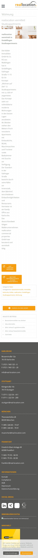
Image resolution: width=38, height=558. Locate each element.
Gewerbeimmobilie (17, 290)
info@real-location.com (11, 372)
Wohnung (19, 295)
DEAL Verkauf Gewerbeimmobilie (15, 331)
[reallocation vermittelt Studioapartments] (25, 32)
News (11, 287)
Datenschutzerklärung (10, 489)
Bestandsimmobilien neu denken (15, 320)
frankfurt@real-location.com (13, 463)
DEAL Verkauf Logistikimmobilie (15, 327)
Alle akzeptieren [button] (27, 553)
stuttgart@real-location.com (13, 402)
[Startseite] (25, 4)
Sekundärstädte (10, 324)
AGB (3, 483)
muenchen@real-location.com (14, 433)
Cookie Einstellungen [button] (11, 553)
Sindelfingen (26, 292)
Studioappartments (9, 295)
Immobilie (27, 290)
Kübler (11, 292)
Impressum (6, 486)
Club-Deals (8, 334)
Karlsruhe (6, 292)
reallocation (18, 292)
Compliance (6, 480)
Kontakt (5, 477)
